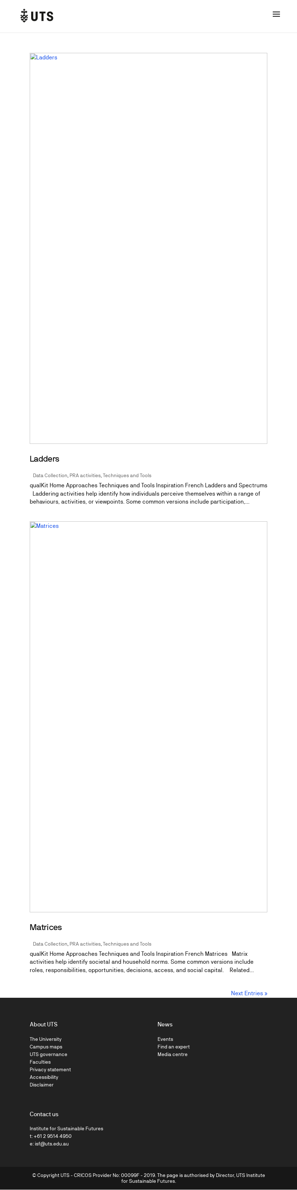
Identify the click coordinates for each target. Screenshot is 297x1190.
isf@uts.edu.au (52, 1144)
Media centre (173, 1054)
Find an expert (174, 1047)
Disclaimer (42, 1085)
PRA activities (85, 475)
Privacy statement (50, 1069)
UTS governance (48, 1054)
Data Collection (50, 475)
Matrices (46, 927)
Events (165, 1039)
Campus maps (46, 1047)
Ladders (44, 458)
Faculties (40, 1062)
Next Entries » (249, 993)
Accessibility (44, 1077)
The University (46, 1039)
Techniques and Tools (127, 475)
